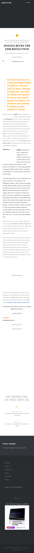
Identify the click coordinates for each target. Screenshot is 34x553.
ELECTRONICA (14, 42)
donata (25, 396)
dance (8, 396)
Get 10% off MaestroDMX (17, 504)
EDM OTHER (20, 40)
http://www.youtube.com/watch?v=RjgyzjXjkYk (18, 302)
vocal (27, 399)
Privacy (7, 473)
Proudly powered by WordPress (13, 547)
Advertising (8, 476)
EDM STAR (6, 2)
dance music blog (16, 396)
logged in (12, 448)
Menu (29, 2)
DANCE (6, 40)
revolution (20, 399)
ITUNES (14, 313)
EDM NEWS (12, 40)
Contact (7, 479)
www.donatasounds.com (8, 320)
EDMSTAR (13, 53)
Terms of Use (8, 469)
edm (7, 399)
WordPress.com (18, 549)
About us (7, 466)
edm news (12, 399)
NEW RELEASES (24, 42)
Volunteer (7, 463)
